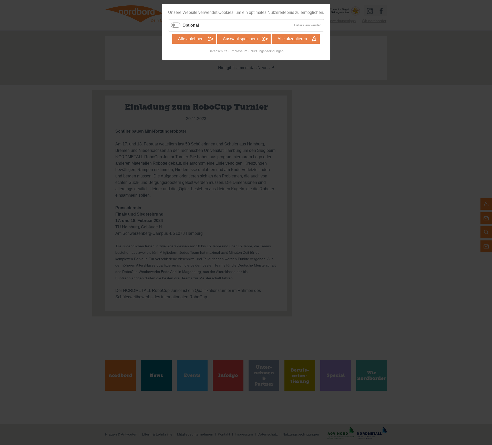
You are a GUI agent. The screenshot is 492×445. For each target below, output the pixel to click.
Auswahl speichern (240, 39)
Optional (190, 25)
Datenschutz (218, 51)
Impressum (239, 51)
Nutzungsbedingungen (267, 51)
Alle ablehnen (190, 39)
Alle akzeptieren (292, 39)
